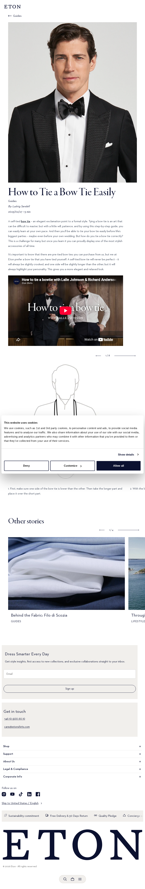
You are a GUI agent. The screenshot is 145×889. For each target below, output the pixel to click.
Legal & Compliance (15, 769)
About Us (9, 761)
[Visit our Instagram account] (4, 794)
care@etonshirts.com (17, 726)
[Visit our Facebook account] (38, 794)
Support (8, 754)
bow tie (25, 221)
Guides (17, 16)
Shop (6, 746)
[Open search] (65, 879)
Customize (70, 465)
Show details (126, 454)
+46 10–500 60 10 (14, 718)
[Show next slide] (124, 355)
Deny (26, 465)
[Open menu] (80, 879)
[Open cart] (72, 879)
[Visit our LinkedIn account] (29, 794)
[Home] (72, 845)
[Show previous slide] (98, 355)
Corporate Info (12, 776)
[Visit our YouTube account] (12, 794)
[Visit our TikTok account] (21, 794)
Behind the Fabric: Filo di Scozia (39, 615)
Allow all (118, 465)
